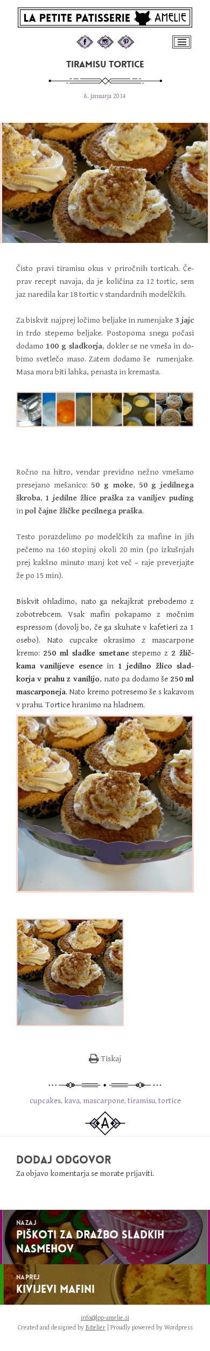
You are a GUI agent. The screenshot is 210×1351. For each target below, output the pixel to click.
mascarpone (103, 1100)
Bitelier (96, 1327)
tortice (169, 1100)
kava (72, 1100)
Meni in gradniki (182, 47)
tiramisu (141, 1100)
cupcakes (45, 1100)
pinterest (136, 40)
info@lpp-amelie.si (105, 1317)
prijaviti (138, 1173)
